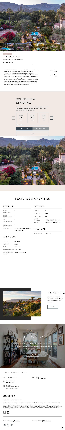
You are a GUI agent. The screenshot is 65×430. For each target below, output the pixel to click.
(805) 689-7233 (10, 382)
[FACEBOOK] (4, 425)
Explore (53, 306)
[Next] (51, 118)
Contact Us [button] (32, 354)
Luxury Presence (15, 421)
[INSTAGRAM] (8, 425)
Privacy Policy (47, 421)
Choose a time (19, 124)
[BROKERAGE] (11, 425)
